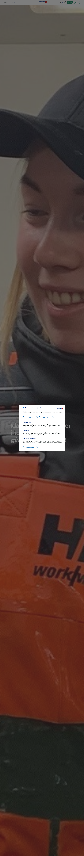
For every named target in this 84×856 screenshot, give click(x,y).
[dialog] (42, 428)
